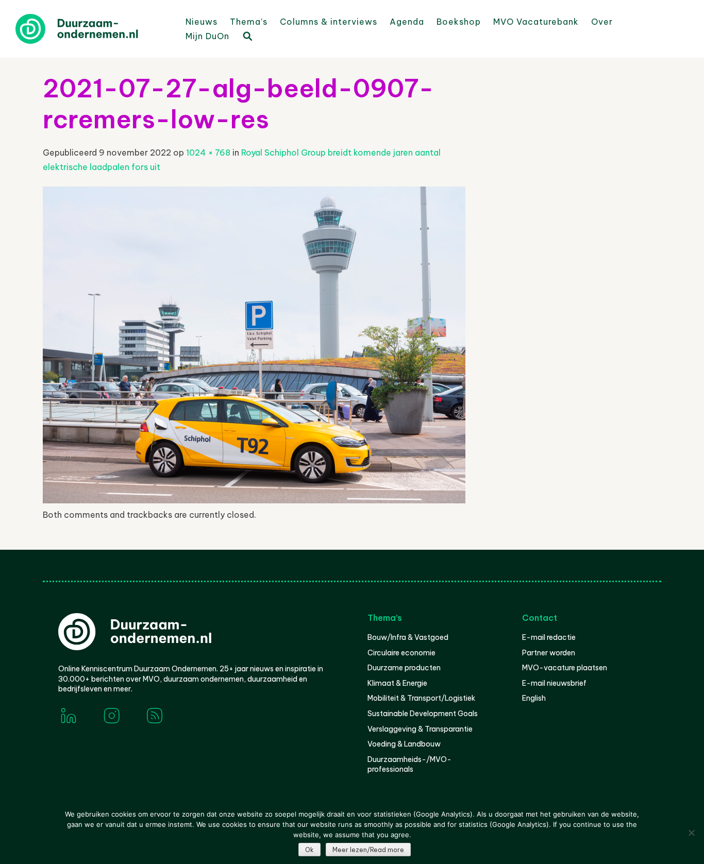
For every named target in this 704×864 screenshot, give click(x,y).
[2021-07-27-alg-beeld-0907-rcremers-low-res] (254, 500)
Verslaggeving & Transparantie (420, 729)
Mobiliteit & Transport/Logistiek (421, 698)
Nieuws (201, 21)
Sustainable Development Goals (422, 713)
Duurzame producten (404, 667)
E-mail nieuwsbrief (554, 683)
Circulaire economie (401, 652)
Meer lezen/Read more (368, 850)
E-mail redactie (549, 637)
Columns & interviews (328, 21)
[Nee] (691, 832)
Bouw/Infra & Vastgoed (407, 637)
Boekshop (459, 21)
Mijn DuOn (207, 36)
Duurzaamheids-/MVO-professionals (409, 764)
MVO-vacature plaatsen (564, 667)
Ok (309, 850)
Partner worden (548, 652)
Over (602, 21)
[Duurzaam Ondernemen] (92, 29)
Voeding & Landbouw (404, 744)
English (534, 698)
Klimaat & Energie (397, 683)
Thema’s (248, 21)
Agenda (407, 21)
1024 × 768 (208, 152)
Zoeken (247, 35)
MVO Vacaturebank (536, 21)
